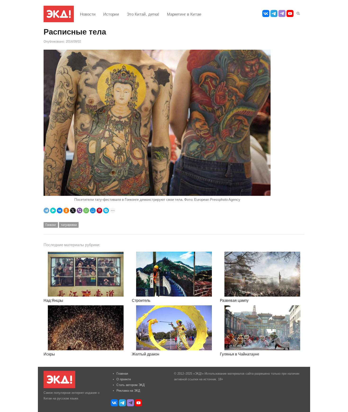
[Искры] (86, 327)
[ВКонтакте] (59, 210)
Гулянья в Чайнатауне (239, 354)
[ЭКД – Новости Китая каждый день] (59, 14)
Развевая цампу (234, 300)
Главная (122, 373)
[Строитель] (174, 274)
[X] (73, 210)
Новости (88, 14)
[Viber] (79, 210)
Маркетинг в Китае (184, 14)
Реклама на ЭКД (128, 390)
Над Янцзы (53, 300)
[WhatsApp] (86, 210)
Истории (111, 14)
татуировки (69, 225)
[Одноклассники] (66, 210)
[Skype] (106, 210)
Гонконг (50, 225)
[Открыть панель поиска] (297, 12)
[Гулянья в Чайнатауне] (262, 327)
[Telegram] (46, 210)
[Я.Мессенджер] (53, 210)
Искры (49, 354)
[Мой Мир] (93, 210)
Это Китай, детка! (143, 14)
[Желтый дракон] (174, 327)
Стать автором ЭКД (130, 385)
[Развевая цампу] (262, 274)
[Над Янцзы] (86, 274)
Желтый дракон (145, 354)
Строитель (141, 300)
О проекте (123, 379)
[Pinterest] (99, 210)
